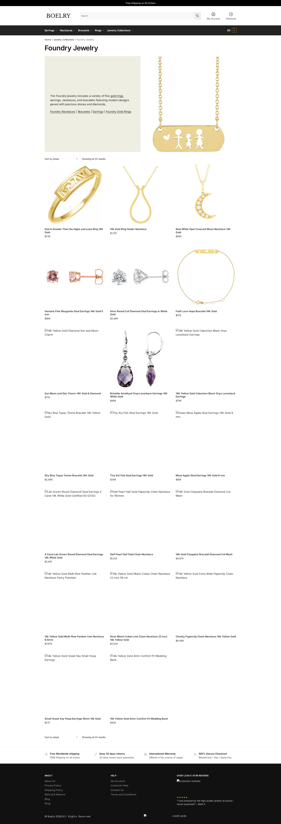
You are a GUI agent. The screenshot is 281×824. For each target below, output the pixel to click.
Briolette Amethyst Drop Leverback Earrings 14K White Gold (138, 395)
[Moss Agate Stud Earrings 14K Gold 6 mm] (206, 441)
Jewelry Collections (63, 39)
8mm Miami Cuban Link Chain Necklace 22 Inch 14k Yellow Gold (138, 638)
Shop (48, 803)
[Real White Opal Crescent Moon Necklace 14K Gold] (206, 195)
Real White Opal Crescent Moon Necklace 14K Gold (203, 231)
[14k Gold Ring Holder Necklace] (140, 195)
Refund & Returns (55, 794)
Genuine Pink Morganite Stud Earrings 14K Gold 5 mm (74, 313)
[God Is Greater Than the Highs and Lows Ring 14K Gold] (75, 195)
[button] (232, 30)
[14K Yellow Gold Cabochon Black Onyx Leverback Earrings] (206, 359)
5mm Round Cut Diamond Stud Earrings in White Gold (138, 313)
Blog (47, 799)
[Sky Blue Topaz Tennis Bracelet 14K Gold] (75, 441)
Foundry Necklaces (62, 111)
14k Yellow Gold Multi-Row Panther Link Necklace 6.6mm (74, 638)
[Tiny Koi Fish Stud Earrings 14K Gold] (140, 441)
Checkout (231, 18)
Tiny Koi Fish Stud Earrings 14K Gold (131, 475)
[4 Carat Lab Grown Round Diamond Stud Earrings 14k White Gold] (75, 520)
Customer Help (119, 785)
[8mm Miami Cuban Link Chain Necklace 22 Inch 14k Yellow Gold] (140, 602)
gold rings (117, 96)
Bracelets (84, 111)
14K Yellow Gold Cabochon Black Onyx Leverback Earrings (205, 395)
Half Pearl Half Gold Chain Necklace (131, 554)
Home (48, 39)
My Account (213, 18)
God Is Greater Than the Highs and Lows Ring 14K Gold (74, 231)
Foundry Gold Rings (118, 111)
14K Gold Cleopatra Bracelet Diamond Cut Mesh (204, 554)
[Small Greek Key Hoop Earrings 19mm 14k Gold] (75, 684)
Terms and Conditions (123, 794)
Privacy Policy (53, 785)
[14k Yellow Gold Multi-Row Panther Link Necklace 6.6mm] (75, 602)
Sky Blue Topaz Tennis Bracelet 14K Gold (69, 475)
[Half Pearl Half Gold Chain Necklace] (140, 520)
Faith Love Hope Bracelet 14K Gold (196, 311)
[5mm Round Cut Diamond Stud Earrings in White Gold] (140, 277)
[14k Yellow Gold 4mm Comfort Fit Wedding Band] (140, 684)
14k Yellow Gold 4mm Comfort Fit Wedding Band (139, 718)
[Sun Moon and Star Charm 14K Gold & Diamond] (75, 359)
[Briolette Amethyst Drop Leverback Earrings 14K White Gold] (140, 359)
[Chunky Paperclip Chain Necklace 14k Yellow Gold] (206, 602)
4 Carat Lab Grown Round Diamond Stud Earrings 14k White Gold (74, 556)
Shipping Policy (54, 790)
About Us (50, 781)
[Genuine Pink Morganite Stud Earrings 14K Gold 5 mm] (75, 277)
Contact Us (117, 790)
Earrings (98, 111)
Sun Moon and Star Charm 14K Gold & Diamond (73, 393)
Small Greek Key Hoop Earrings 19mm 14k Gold (73, 718)
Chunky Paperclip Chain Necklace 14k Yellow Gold (206, 636)
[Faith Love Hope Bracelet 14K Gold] (206, 277)
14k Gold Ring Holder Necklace (128, 229)
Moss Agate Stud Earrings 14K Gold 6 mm (200, 475)
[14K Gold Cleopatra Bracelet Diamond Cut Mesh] (206, 520)
